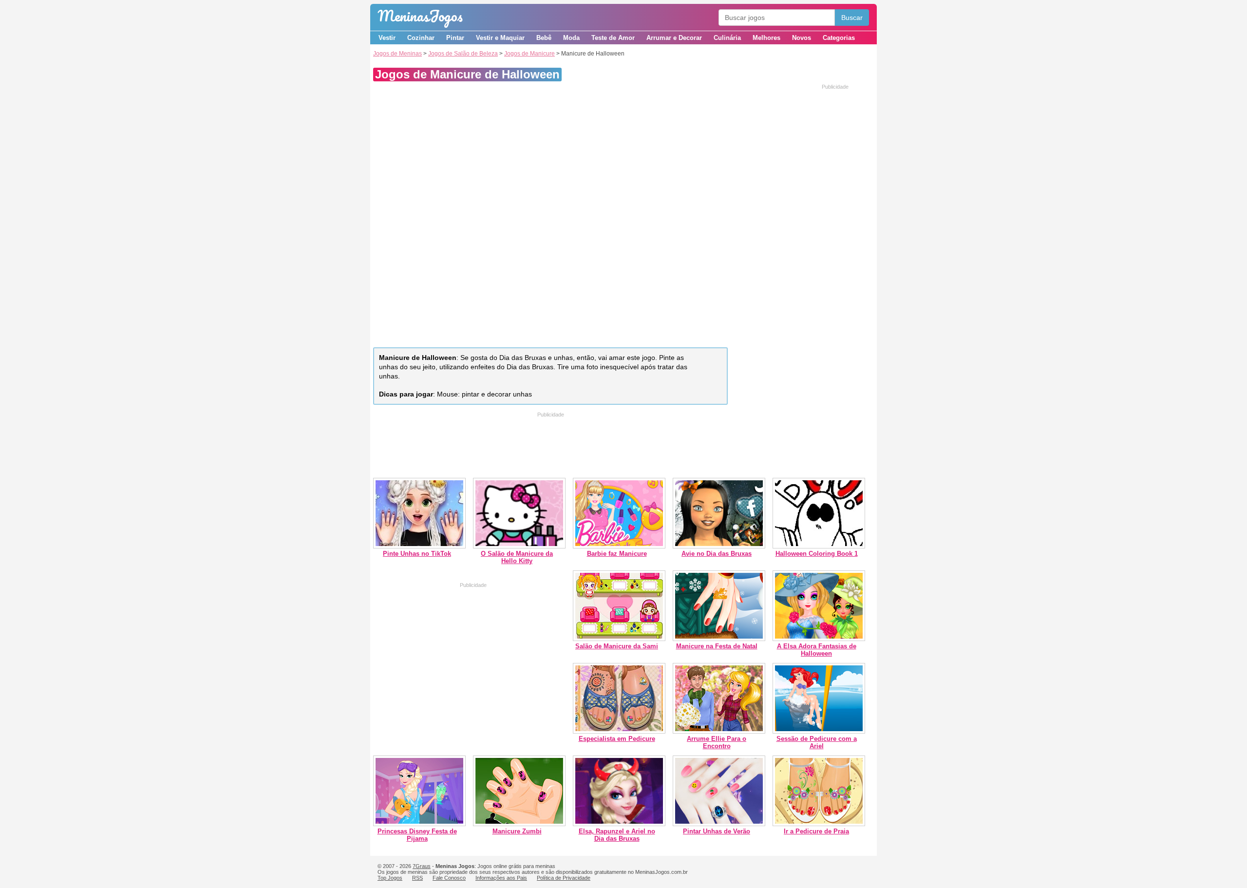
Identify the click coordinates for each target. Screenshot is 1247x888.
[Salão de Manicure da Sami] (619, 638)
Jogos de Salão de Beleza (463, 53)
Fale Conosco (449, 878)
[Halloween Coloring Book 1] (819, 546)
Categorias (839, 37)
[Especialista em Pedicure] (619, 731)
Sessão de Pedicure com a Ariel (816, 742)
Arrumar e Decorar (674, 37)
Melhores (766, 37)
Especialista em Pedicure (617, 738)
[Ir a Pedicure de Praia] (819, 824)
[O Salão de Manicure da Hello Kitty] (519, 546)
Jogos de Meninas (397, 53)
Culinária (727, 37)
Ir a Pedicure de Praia (816, 831)
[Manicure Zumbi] (519, 824)
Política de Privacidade (563, 878)
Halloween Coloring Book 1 (816, 553)
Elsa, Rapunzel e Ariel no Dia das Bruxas (617, 835)
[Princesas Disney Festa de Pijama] (419, 824)
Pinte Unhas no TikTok (417, 553)
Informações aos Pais (501, 878)
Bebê (543, 37)
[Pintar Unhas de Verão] (719, 824)
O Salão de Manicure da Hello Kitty (517, 557)
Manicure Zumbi (517, 831)
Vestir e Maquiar (500, 37)
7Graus (422, 866)
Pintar (455, 37)
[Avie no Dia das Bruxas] (719, 546)
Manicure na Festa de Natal (716, 646)
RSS (417, 878)
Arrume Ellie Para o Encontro (716, 742)
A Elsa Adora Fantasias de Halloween (816, 649)
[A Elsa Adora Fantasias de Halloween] (819, 638)
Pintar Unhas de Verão (716, 831)
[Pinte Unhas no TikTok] (419, 546)
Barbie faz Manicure (617, 553)
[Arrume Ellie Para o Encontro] (719, 731)
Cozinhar (421, 37)
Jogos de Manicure (529, 53)
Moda (571, 37)
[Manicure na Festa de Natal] (719, 638)
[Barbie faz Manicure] (619, 546)
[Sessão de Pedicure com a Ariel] (819, 731)
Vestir (387, 37)
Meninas (420, 16)
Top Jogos (390, 878)
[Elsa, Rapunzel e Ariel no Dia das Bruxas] (619, 824)
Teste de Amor (613, 37)
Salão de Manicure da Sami (616, 646)
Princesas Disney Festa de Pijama (417, 835)
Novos (801, 37)
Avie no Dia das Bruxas (716, 553)
